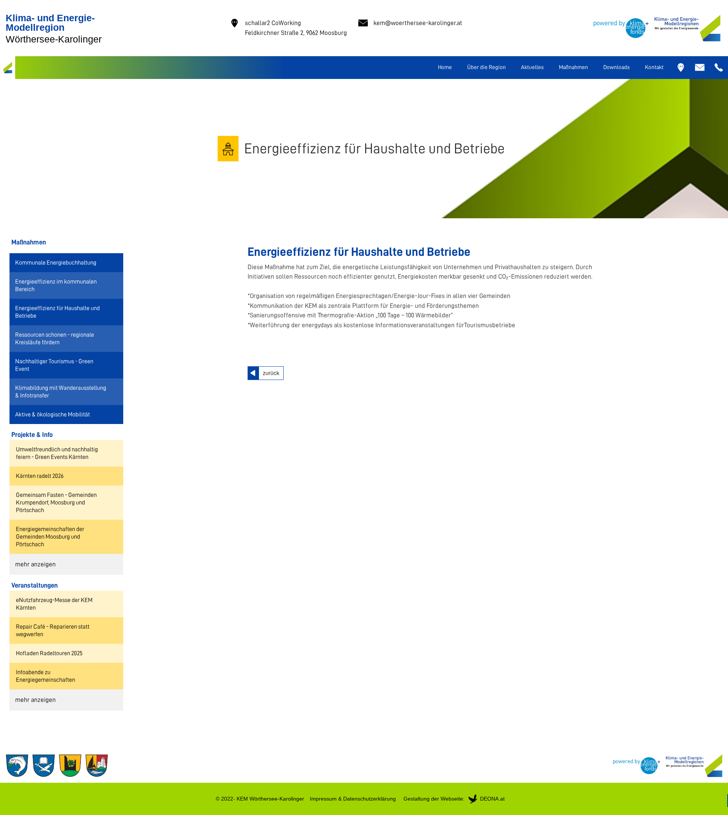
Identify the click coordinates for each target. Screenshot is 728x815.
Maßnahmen (573, 67)
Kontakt (654, 67)
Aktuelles (532, 67)
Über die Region (486, 67)
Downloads (616, 67)
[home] (7, 67)
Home (445, 67)
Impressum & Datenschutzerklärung (353, 799)
